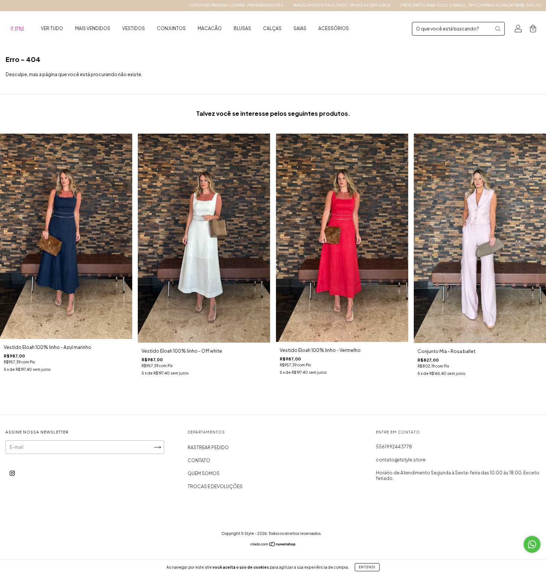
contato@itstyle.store (401, 460)
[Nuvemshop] (273, 545)
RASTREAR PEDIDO (208, 447)
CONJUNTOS (171, 28)
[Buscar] (497, 28)
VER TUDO (52, 28)
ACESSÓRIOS (333, 28)
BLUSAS (242, 28)
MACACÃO (210, 28)
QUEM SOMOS (204, 473)
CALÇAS (272, 28)
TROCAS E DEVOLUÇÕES (215, 486)
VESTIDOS (133, 28)
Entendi (367, 567)
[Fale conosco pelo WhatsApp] (532, 544)
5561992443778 (394, 447)
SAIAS (299, 28)
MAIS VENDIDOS (92, 28)
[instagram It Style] (12, 473)
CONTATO (199, 460)
